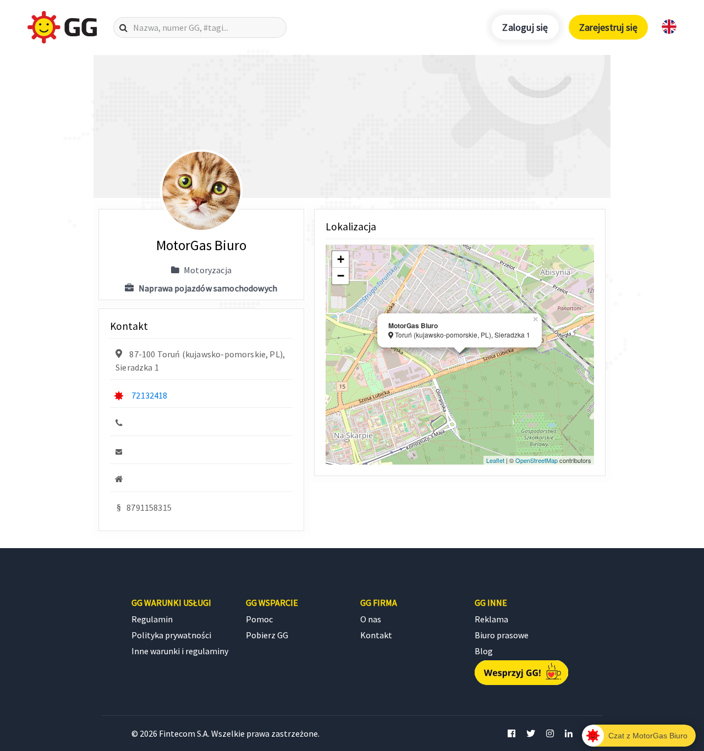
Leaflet (495, 460)
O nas (370, 619)
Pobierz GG (267, 634)
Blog (484, 650)
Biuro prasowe (502, 634)
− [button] (340, 276)
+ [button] (340, 259)
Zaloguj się (525, 27)
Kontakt (376, 634)
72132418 (149, 395)
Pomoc (259, 619)
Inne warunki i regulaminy (179, 650)
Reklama (491, 619)
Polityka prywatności (171, 634)
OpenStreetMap (536, 460)
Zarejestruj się (608, 27)
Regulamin (152, 619)
